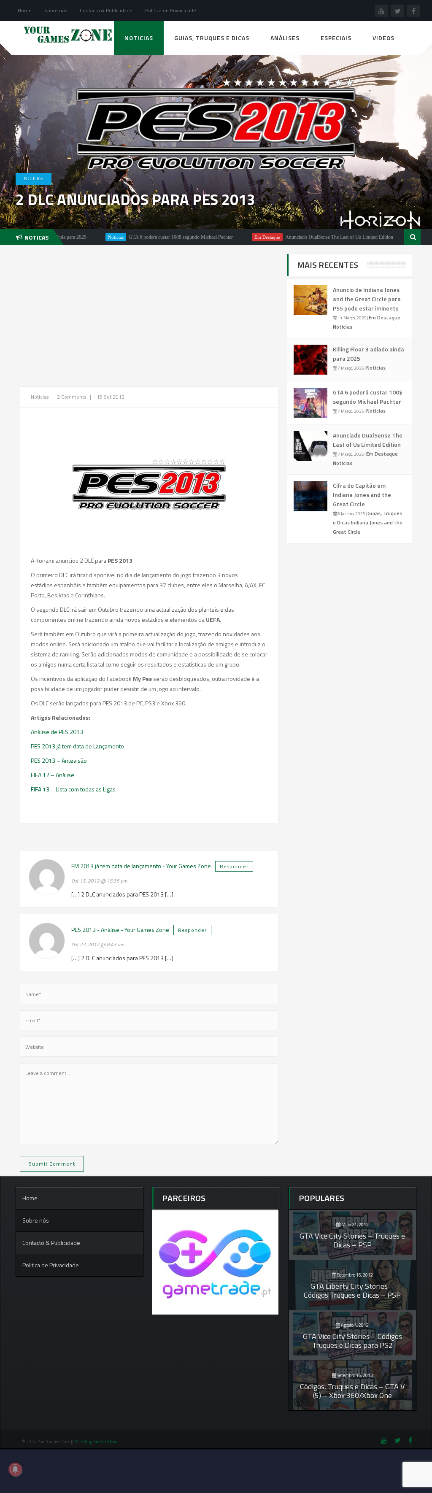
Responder (234, 866)
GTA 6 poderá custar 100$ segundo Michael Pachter (146, 237)
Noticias (138, 37)
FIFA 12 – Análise (52, 774)
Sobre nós (55, 10)
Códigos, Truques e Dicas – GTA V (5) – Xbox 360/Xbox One (352, 1391)
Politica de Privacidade (170, 10)
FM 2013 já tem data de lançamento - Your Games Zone (141, 865)
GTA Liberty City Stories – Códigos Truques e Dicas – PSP (352, 1290)
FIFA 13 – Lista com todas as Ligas (73, 789)
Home (25, 10)
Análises (285, 37)
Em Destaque (233, 237)
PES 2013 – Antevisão (59, 760)
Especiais (336, 37)
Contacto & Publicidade (106, 10)
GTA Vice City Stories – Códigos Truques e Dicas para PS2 (352, 1341)
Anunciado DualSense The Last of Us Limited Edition (305, 237)
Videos (383, 37)
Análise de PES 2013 (57, 731)
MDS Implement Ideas (96, 1441)
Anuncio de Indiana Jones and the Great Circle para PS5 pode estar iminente (367, 299)
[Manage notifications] (15, 1469)
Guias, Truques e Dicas (211, 37)
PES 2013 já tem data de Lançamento (77, 746)
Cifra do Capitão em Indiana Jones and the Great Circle (362, 494)
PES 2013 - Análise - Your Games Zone (120, 929)
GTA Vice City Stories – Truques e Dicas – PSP (352, 1240)
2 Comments (71, 397)
